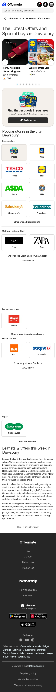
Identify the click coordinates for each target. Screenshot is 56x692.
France (14, 653)
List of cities (28, 562)
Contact (28, 556)
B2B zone (28, 595)
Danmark (41, 649)
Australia (36, 646)
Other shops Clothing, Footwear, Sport (27, 256)
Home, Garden (20, 471)
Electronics (7, 471)
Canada (7, 649)
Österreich (25, 646)
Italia (22, 653)
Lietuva (29, 653)
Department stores (32, 474)
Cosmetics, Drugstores (12, 474)
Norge (49, 653)
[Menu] (51, 4)
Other (44, 474)
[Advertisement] (28, 282)
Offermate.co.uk (36, 666)
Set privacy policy (28, 673)
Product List (28, 567)
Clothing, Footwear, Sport (39, 471)
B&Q (38, 490)
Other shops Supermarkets (26, 222)
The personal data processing (28, 685)
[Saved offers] (39, 4)
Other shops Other (27, 441)
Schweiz (16, 649)
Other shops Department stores (26, 334)
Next (26, 490)
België (45, 646)
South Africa (9, 656)
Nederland (40, 653)
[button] (45, 4)
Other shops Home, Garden (26, 363)
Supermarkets (40, 468)
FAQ (28, 550)
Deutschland (29, 649)
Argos (32, 490)
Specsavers (46, 490)
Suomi (6, 653)
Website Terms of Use (28, 679)
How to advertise (28, 589)
